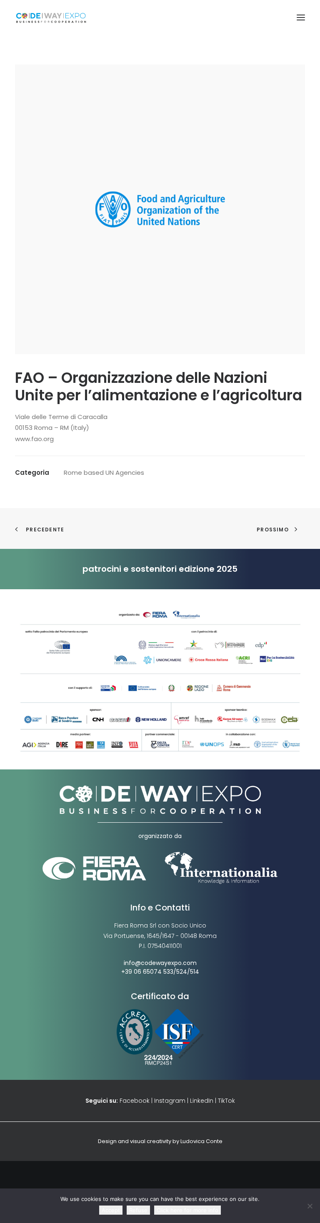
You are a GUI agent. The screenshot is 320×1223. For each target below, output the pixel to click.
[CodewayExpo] (160, 17)
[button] (301, 17)
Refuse (138, 1210)
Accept (111, 1210)
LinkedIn (201, 1100)
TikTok (226, 1100)
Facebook (135, 1100)
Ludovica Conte (201, 1141)
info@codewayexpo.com (160, 963)
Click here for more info (187, 1210)
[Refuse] (309, 1206)
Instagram (169, 1100)
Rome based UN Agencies (104, 472)
